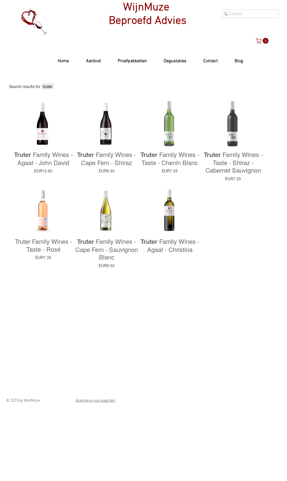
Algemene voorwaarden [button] (95, 400)
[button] (263, 41)
